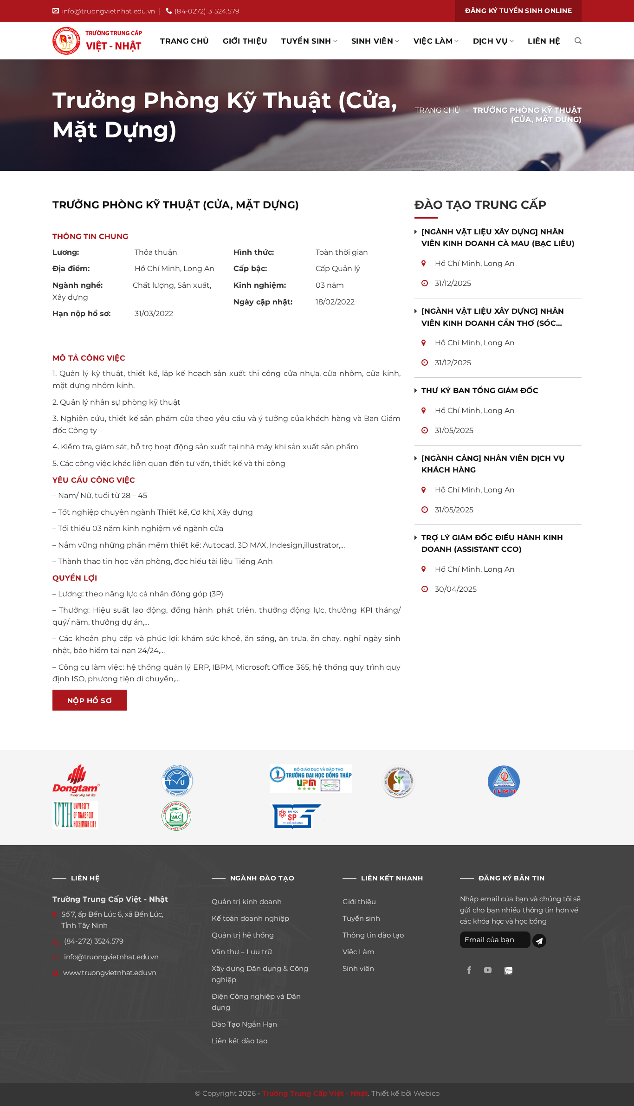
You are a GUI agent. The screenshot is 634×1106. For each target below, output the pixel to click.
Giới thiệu (245, 41)
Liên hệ (544, 41)
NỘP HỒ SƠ (89, 700)
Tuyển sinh (306, 41)
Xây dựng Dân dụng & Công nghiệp (260, 974)
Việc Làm (433, 41)
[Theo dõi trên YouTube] (488, 970)
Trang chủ (184, 41)
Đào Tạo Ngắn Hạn (244, 1024)
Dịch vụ (490, 41)
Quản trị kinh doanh (247, 901)
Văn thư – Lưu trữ (242, 951)
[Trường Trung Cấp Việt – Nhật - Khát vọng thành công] (98, 41)
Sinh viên (372, 41)
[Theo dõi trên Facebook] (469, 970)
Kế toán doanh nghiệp (250, 918)
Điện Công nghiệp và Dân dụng (256, 1002)
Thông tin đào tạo (373, 935)
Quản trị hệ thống (243, 935)
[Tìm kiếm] (578, 41)
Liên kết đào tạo (239, 1040)
